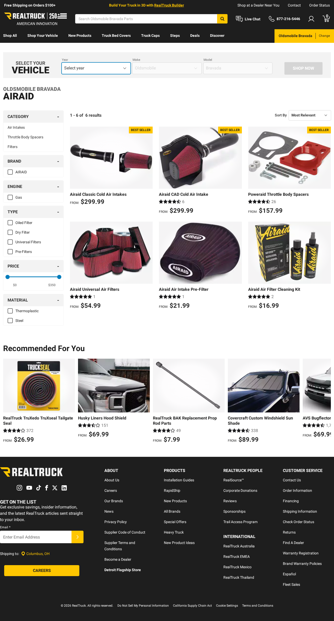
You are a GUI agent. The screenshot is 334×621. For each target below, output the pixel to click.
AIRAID (21, 172)
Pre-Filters (23, 252)
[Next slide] (325, 401)
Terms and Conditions (257, 605)
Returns (289, 532)
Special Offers (175, 522)
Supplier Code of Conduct (124, 532)
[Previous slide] (8, 401)
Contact (294, 5)
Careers (110, 490)
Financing (291, 501)
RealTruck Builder (169, 5)
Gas (18, 197)
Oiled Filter (23, 223)
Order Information (297, 490)
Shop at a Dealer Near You (258, 5)
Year (65, 60)
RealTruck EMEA (236, 556)
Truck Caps (150, 35)
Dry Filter (22, 232)
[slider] (7, 277)
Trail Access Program (240, 522)
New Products (79, 35)
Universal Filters (28, 242)
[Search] (222, 18)
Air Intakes (16, 127)
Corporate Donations (240, 490)
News (109, 511)
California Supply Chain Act (192, 605)
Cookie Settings (227, 605)
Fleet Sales (291, 584)
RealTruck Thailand (238, 577)
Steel (19, 320)
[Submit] (77, 537)
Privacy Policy (115, 522)
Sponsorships (234, 511)
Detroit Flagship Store (122, 570)
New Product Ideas (179, 543)
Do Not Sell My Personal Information (143, 605)
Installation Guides (179, 480)
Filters (12, 147)
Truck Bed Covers (116, 35)
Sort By (281, 115)
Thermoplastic (27, 311)
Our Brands (113, 501)
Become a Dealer (117, 559)
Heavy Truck (174, 532)
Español (289, 574)
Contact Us (292, 480)
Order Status (319, 5)
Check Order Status (298, 522)
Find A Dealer (293, 543)
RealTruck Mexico (237, 567)
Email (5, 527)
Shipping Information (300, 511)
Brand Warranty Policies (302, 563)
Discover (217, 35)
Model (208, 60)
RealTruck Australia (239, 546)
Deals (195, 35)
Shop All (10, 35)
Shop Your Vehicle (42, 35)
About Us (111, 480)
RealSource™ (233, 480)
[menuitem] (10, 36)
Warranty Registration (301, 553)
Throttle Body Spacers (25, 137)
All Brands (172, 511)
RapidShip (172, 490)
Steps (175, 35)
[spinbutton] (14, 285)
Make (136, 60)
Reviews (230, 501)
